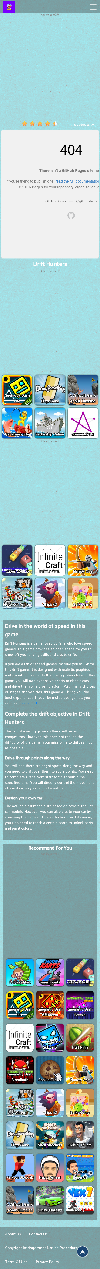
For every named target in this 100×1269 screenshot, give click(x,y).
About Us (13, 1234)
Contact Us (38, 1234)
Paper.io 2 (29, 703)
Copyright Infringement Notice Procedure (41, 1248)
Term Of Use (16, 1262)
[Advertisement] (50, 67)
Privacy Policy (47, 1262)
